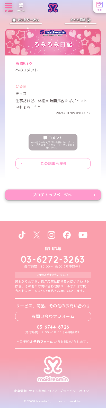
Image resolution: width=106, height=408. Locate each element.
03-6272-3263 (53, 259)
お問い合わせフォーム (53, 316)
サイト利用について (43, 391)
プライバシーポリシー (76, 391)
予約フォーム (43, 341)
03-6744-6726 (53, 327)
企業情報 (20, 391)
